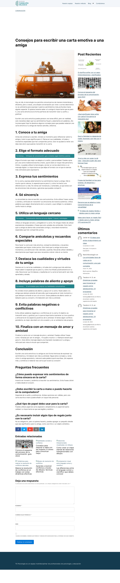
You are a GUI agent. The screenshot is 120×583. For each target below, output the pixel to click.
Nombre (18, 505)
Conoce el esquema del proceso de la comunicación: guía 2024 (88, 94)
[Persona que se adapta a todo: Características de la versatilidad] (89, 194)
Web (16, 524)
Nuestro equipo (67, 3)
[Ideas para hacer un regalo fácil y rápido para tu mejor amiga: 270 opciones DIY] (89, 212)
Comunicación (20, 10)
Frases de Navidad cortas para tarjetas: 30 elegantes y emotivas (89, 182)
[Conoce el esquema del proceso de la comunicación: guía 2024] (89, 83)
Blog (89, 3)
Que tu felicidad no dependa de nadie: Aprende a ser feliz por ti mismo (89, 138)
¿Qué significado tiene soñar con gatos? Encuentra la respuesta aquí (88, 116)
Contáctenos (100, 3)
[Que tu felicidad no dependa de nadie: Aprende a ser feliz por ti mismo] (89, 127)
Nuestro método (80, 3)
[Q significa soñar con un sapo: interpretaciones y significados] (89, 64)
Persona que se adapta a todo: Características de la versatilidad (89, 204)
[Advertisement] (60, 24)
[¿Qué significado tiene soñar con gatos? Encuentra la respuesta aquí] (89, 106)
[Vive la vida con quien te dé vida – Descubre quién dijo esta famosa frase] (89, 150)
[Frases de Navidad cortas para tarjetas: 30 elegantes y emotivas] (89, 172)
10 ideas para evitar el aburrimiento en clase (92, 240)
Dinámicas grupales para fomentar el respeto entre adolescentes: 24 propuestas (90, 286)
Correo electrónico (23, 515)
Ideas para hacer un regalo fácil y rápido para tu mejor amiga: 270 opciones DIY (89, 220)
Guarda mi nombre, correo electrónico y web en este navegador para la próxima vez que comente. (45, 536)
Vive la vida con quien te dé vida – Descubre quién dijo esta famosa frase (89, 160)
